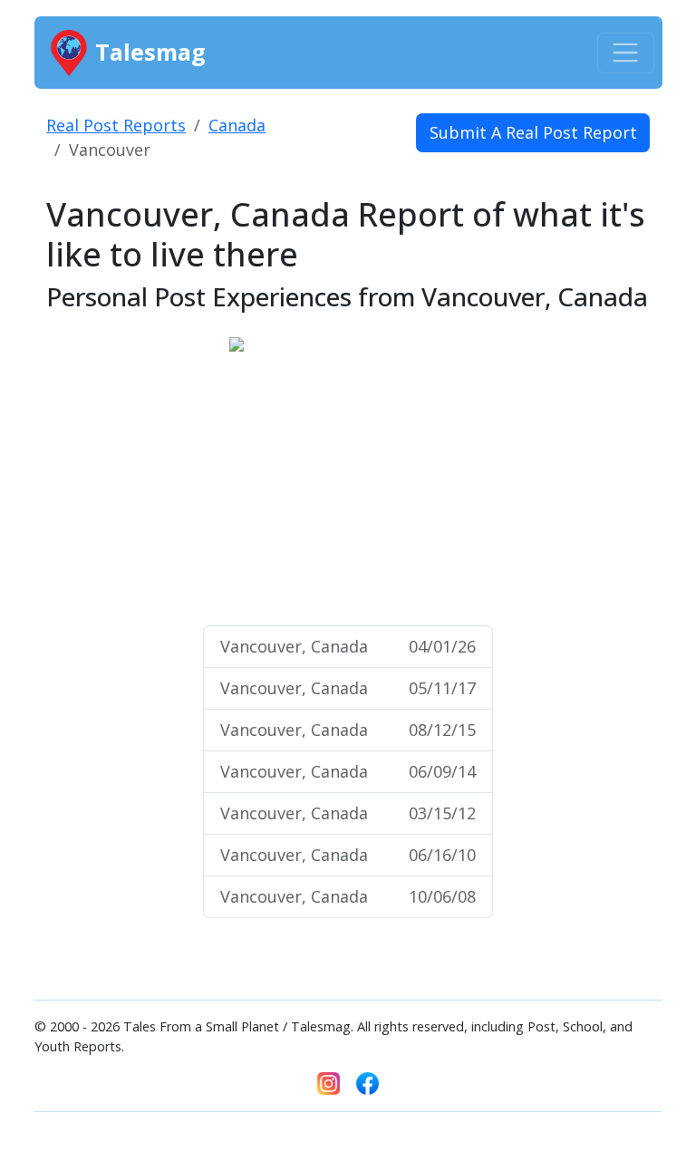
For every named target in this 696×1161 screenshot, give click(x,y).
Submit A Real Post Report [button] (533, 132)
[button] (247, 473)
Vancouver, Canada (348, 646)
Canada (237, 125)
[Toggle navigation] (625, 53)
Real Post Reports (116, 125)
